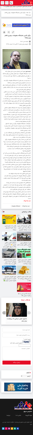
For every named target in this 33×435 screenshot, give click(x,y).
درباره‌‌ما (8, 418)
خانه (27, 15)
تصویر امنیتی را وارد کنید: (16, 345)
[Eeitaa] (12, 431)
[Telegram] (3, 431)
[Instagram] (6, 431)
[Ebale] (15, 431)
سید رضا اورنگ (25, 208)
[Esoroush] (18, 431)
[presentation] (29, 315)
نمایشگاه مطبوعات (16, 208)
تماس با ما (18, 418)
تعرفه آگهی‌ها (29, 418)
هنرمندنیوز (28, 74)
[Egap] (9, 431)
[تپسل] (3, 27)
